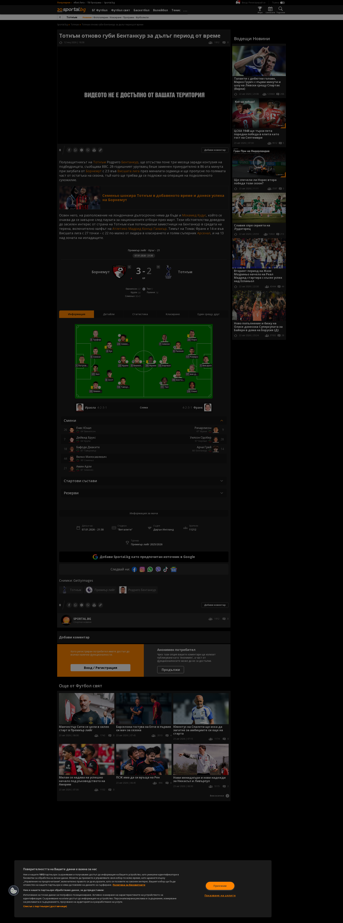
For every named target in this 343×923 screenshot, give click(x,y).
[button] (13, 890)
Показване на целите (220, 895)
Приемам (220, 885)
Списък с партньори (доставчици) (45, 906)
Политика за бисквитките (129, 884)
